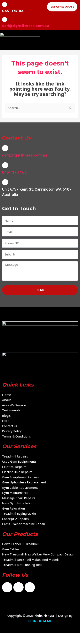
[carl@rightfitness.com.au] (4, 19)
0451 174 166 (14, 172)
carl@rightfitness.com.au (25, 26)
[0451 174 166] (5, 165)
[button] (76, 40)
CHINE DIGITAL (40, 621)
